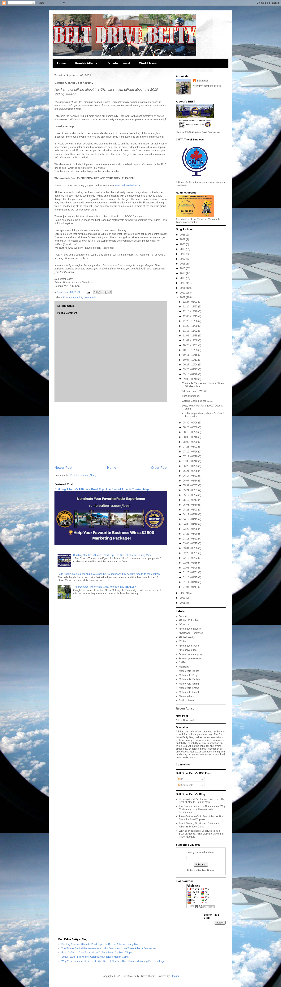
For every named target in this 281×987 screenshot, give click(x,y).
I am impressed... (191, 395)
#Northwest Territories (191, 632)
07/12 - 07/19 (190, 456)
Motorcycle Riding (189, 683)
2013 (183, 278)
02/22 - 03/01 (190, 553)
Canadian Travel (118, 63)
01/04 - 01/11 (190, 586)
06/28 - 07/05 (190, 466)
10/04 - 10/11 (190, 359)
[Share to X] (102, 292)
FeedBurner (208, 870)
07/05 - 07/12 (190, 461)
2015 (183, 268)
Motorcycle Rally (188, 675)
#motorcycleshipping (190, 654)
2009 (183, 297)
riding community (86, 297)
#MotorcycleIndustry (190, 628)
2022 (183, 239)
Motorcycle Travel (189, 692)
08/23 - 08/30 (190, 427)
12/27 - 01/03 (190, 301)
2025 (183, 234)
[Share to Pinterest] (110, 292)
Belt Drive (202, 80)
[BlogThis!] (99, 292)
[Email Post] (88, 292)
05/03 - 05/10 (190, 504)
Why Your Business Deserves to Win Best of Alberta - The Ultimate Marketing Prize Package (201, 833)
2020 (183, 244)
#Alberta (183, 616)
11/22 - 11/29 (190, 325)
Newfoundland (186, 696)
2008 (183, 593)
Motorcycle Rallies (189, 670)
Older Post (159, 467)
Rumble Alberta (86, 63)
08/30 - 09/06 (190, 422)
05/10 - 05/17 (190, 499)
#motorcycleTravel (189, 645)
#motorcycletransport (190, 658)
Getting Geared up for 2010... (198, 400)
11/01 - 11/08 (190, 340)
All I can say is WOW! (194, 391)
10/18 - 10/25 (190, 350)
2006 (183, 602)
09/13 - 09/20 (190, 374)
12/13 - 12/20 (190, 311)
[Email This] (95, 292)
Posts (184, 779)
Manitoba (184, 666)
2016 (183, 263)
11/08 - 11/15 (190, 335)
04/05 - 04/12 (190, 524)
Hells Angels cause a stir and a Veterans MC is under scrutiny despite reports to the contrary (109, 574)
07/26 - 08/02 (190, 446)
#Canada (184, 624)
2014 (183, 273)
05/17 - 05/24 (190, 495)
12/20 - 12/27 (190, 306)
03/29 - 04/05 (190, 528)
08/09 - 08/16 (190, 437)
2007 (183, 597)
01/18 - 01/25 (190, 577)
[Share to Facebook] (106, 292)
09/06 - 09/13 (190, 379)
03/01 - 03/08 (190, 548)
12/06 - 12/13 (190, 316)
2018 (183, 253)
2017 (183, 258)
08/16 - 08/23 (190, 432)
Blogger (175, 976)
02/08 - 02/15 (190, 562)
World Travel (148, 63)
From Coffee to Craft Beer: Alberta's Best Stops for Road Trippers (201, 818)
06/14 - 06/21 (190, 475)
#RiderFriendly (187, 637)
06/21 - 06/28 (190, 470)
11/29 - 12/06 (190, 321)
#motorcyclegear (188, 649)
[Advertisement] (110, 433)
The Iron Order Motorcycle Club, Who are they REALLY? (104, 586)
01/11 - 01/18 (190, 582)
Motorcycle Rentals (189, 679)
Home (61, 63)
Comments (186, 785)
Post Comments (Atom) (83, 475)
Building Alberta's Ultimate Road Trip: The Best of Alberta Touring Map (101, 489)
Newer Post (63, 467)
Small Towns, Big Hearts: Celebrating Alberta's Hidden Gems (199, 825)
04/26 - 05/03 (190, 509)
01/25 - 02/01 (190, 572)
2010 (183, 292)
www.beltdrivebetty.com (128, 185)
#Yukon (183, 641)
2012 (183, 282)
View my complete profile (207, 85)
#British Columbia (188, 620)
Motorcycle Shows (189, 687)
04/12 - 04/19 (190, 519)
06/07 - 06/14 (190, 480)
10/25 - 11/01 (190, 345)
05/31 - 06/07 (190, 485)
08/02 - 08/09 (190, 441)
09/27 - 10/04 (190, 364)
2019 (183, 249)
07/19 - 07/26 (190, 451)
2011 (183, 287)
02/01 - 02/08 (190, 567)
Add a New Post (185, 720)
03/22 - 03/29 (190, 533)
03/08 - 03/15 (190, 543)
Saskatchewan (187, 700)
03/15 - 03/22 (190, 538)
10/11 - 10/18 (190, 354)
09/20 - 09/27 (190, 369)
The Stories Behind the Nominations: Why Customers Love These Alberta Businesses (202, 809)
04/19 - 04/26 (190, 514)
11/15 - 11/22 (190, 330)
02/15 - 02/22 (190, 557)
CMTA (182, 662)
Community (69, 297)
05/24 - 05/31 (190, 490)
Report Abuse (185, 708)
